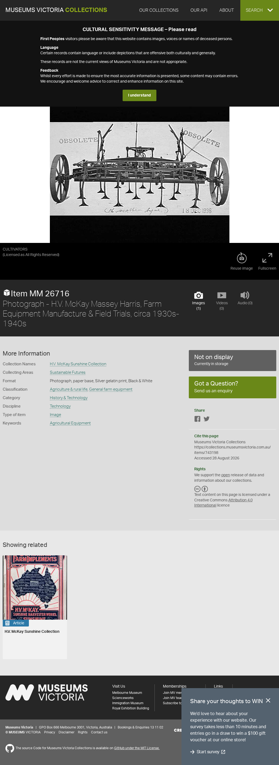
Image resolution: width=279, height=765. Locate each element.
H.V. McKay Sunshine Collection (78, 364)
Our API (198, 10)
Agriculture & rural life (68, 389)
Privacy (49, 732)
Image (55, 415)
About (226, 10)
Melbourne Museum (127, 692)
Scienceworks (123, 698)
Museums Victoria (56, 10)
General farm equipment (110, 389)
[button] (259, 10)
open (225, 475)
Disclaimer (66, 732)
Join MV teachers (176, 698)
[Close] (268, 701)
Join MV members (176, 692)
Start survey (208, 752)
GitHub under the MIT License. (137, 748)
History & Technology (68, 398)
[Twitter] (206, 420)
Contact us (99, 732)
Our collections (158, 10)
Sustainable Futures (68, 373)
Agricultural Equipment (70, 423)
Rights (82, 732)
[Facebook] (197, 420)
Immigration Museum (127, 703)
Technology (60, 406)
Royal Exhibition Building (130, 708)
